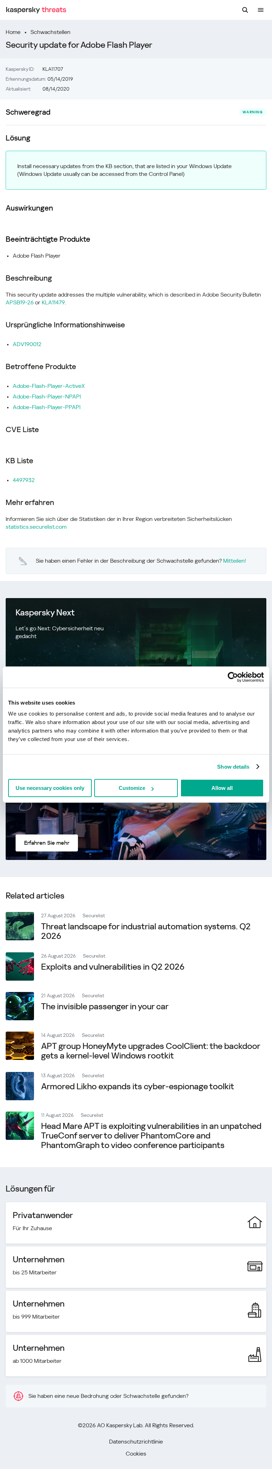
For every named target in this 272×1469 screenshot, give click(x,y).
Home (13, 32)
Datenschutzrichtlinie (136, 1441)
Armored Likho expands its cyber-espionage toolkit (137, 1086)
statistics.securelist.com (36, 526)
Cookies (136, 1453)
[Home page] (36, 10)
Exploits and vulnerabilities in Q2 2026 (113, 967)
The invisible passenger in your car (105, 1006)
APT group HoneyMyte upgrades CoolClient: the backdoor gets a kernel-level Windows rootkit (150, 1051)
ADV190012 (27, 344)
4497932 (24, 480)
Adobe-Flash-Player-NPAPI (47, 396)
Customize (132, 788)
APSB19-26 (20, 302)
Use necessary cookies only (50, 788)
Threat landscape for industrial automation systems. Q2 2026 (146, 931)
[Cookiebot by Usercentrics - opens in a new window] (233, 677)
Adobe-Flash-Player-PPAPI (46, 407)
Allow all (222, 788)
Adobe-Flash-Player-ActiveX (49, 386)
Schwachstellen (50, 32)
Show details (233, 767)
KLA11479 (53, 302)
